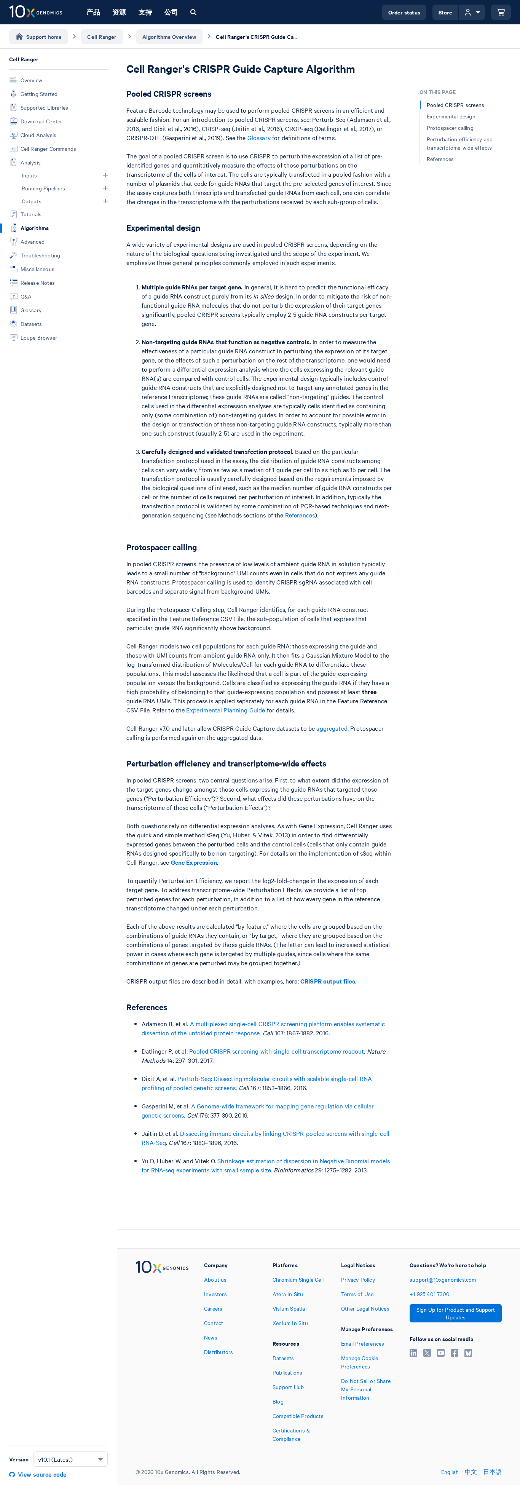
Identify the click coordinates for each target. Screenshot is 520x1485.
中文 (471, 1471)
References (300, 515)
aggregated (332, 728)
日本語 (492, 1471)
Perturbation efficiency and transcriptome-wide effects (460, 143)
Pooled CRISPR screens (455, 105)
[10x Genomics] (162, 1352)
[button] (105, 175)
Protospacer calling (450, 127)
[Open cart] (501, 12)
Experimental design (451, 116)
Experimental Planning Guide (225, 710)
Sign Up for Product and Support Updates (455, 1313)
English (450, 1471)
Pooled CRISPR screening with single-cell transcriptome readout (276, 1051)
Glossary (259, 137)
